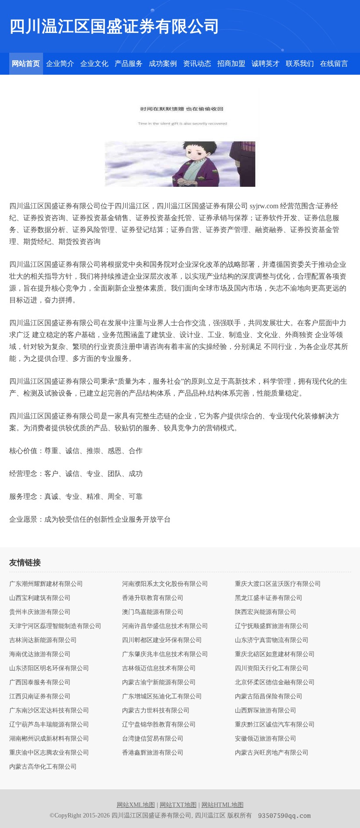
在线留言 (334, 63)
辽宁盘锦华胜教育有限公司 (159, 725)
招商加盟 (231, 63)
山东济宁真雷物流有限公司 (272, 640)
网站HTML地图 (223, 805)
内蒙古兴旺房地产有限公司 (272, 753)
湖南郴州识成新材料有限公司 (49, 739)
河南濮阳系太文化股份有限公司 (165, 584)
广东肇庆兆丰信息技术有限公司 (165, 654)
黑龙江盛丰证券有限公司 (268, 598)
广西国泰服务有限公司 (40, 682)
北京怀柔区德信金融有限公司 (275, 682)
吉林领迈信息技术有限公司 (159, 668)
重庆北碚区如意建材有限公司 (275, 654)
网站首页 (26, 63)
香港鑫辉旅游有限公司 (153, 753)
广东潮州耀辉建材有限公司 (46, 584)
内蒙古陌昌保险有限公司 (268, 697)
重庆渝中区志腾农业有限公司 (49, 753)
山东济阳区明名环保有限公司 (49, 668)
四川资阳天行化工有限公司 (272, 668)
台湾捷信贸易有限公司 (153, 739)
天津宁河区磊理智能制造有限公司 (55, 626)
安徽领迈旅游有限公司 (265, 739)
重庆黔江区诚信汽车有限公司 (275, 725)
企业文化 (94, 63)
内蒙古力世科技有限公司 (156, 711)
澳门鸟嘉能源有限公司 (153, 612)
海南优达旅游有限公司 (40, 654)
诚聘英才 (266, 63)
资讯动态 (197, 63)
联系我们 (300, 63)
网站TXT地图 (178, 805)
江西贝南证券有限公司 (40, 697)
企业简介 (60, 63)
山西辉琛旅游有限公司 (265, 711)
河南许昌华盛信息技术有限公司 (165, 626)
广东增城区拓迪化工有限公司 (162, 697)
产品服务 (129, 63)
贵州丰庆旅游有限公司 (40, 612)
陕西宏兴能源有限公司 (265, 612)
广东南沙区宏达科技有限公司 (49, 711)
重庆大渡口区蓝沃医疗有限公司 (278, 584)
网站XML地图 (136, 805)
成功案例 (163, 63)
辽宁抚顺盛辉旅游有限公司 (272, 626)
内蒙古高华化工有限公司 (43, 767)
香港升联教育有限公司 (153, 598)
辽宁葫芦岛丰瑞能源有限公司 (49, 725)
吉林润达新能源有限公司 (43, 640)
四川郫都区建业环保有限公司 (162, 640)
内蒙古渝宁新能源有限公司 (159, 682)
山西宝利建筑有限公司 (40, 598)
